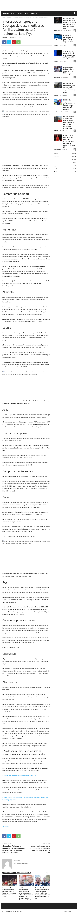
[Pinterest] (14, 42)
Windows (56, 169)
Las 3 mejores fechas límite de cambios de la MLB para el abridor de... (68, 71)
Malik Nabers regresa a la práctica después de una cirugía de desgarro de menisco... (69, 105)
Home (3, 17)
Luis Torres (57, 77)
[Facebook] (4, 42)
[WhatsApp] (18, 42)
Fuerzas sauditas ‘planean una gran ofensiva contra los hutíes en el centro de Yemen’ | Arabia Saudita (9, 892)
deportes (20, 13)
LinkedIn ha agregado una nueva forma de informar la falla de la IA (68, 39)
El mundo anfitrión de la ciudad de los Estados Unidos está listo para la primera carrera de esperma (13, 849)
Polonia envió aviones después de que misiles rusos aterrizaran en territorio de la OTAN (69, 88)
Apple (27, 13)
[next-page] (49, 873)
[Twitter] (9, 42)
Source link (6, 826)
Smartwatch (34, 13)
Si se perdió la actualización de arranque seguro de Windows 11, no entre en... (69, 55)
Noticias (6, 13)
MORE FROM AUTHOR (23, 872)
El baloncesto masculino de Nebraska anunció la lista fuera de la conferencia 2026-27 (69, 141)
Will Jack (56, 95)
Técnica (13, 13)
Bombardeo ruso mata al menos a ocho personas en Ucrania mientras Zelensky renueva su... (69, 23)
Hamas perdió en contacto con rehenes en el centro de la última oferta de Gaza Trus (39, 849)
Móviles (56, 172)
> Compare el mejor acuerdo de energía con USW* (19, 775)
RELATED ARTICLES (9, 872)
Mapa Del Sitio (67, 911)
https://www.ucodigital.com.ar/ (21, 863)
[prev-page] (47, 873)
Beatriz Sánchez (58, 30)
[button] (74, 13)
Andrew (6, 37)
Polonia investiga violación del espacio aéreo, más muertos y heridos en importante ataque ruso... (69, 122)
